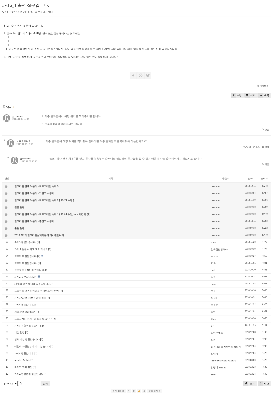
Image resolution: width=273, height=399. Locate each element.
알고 (213, 277)
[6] (34, 367)
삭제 (252, 95)
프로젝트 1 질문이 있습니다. (29, 270)
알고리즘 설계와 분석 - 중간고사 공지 (34, 221)
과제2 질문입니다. (24, 276)
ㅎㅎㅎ (214, 304)
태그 (266, 383)
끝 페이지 (153, 391)
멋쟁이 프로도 (218, 367)
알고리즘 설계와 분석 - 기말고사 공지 (34, 193)
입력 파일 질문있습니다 (27, 339)
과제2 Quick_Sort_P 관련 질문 (30, 297)
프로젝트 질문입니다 (25, 256)
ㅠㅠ (213, 374)
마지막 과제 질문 (23, 367)
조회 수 (264, 178)
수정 (239, 95)
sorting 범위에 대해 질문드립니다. (32, 283)
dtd (212, 270)
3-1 (212, 325)
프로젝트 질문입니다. (25, 263)
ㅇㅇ (213, 290)
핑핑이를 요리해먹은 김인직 (226, 346)
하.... (213, 318)
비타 (213, 242)
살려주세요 (217, 332)
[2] (38, 256)
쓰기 (252, 383)
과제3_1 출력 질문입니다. (25, 5)
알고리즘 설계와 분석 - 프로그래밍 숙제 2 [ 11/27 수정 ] (44, 200)
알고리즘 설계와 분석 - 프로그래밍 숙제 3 (36, 186)
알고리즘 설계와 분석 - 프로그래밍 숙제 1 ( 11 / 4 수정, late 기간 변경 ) (52, 214)
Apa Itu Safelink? (23, 360)
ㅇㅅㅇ (214, 256)
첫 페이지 (120, 391)
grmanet (17, 116)
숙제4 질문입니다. (24, 304)
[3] (54, 318)
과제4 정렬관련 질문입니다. (29, 374)
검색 (45, 383)
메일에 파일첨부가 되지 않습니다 (32, 346)
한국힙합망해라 (219, 249)
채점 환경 (19, 332)
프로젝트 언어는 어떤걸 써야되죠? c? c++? (36, 290)
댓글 (266, 129)
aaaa (213, 284)
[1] (38, 242)
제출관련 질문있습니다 (26, 311)
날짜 (250, 178)
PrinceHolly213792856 (223, 360)
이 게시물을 (262, 86)
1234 (213, 263)
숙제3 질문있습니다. (25, 242)
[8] (35, 304)
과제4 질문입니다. (24, 353)
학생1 (214, 297)
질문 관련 (19, 207)
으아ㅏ (214, 311)
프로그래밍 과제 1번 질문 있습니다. (33, 318)
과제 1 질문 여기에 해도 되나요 (31, 249)
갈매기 (214, 353)
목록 (266, 95)
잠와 (213, 339)
